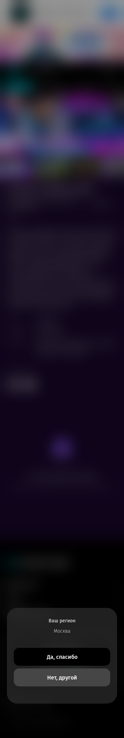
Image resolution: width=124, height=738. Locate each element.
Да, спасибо (62, 657)
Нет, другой (62, 677)
